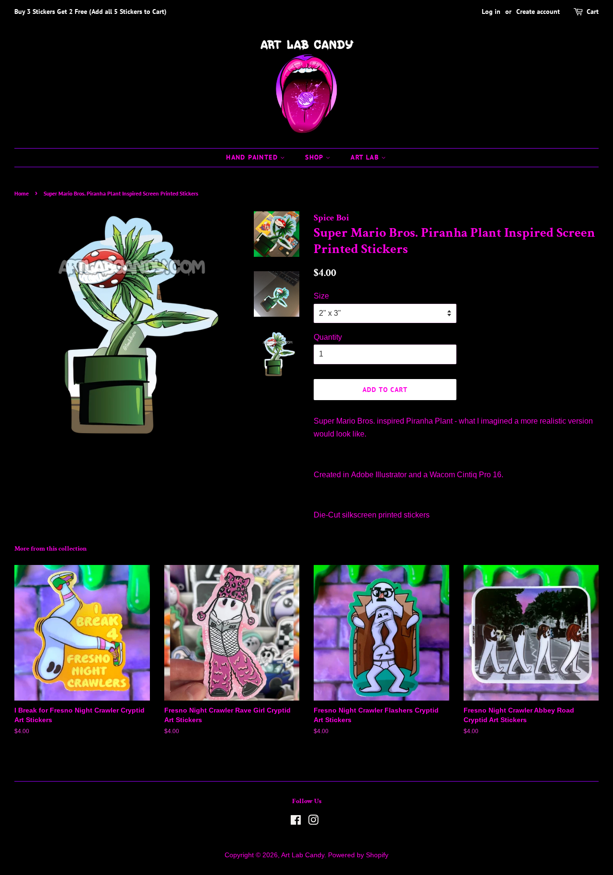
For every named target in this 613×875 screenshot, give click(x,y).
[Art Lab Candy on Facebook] (295, 822)
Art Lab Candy (302, 855)
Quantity (328, 337)
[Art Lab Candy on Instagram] (313, 822)
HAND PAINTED (253, 157)
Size (321, 296)
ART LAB (366, 157)
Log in (491, 11)
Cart (593, 11)
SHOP (315, 157)
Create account (538, 11)
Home (21, 193)
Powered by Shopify (358, 855)
